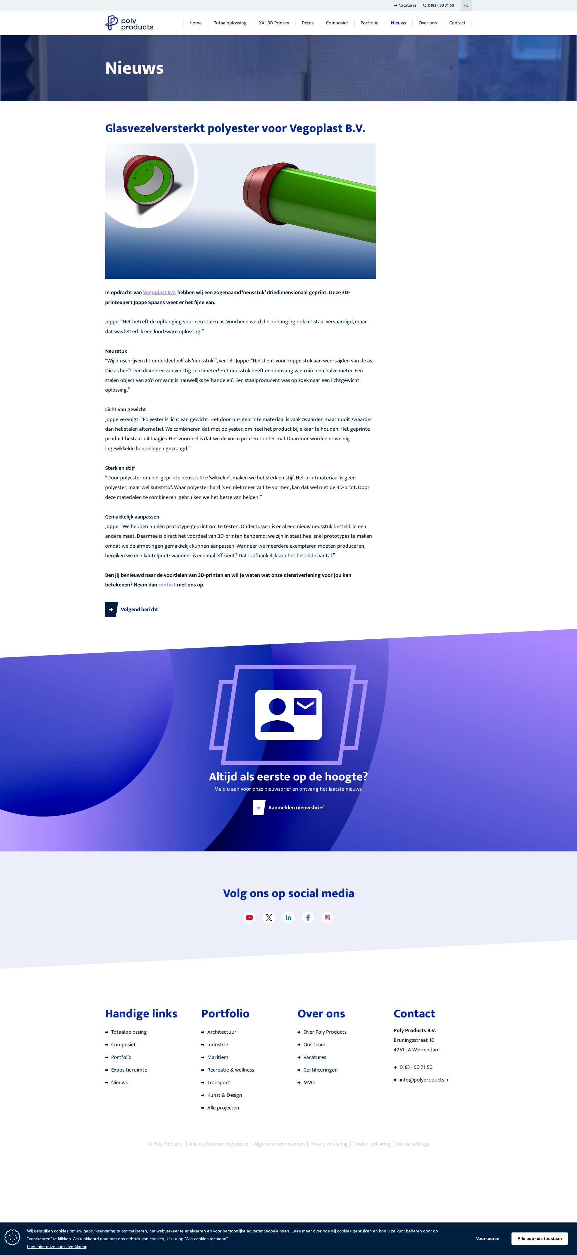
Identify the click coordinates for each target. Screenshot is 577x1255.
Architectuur (222, 1032)
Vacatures (408, 5)
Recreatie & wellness (230, 1070)
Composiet (337, 23)
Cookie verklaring (371, 1144)
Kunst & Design (224, 1095)
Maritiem (217, 1057)
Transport (218, 1082)
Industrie (217, 1044)
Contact (457, 23)
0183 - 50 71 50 (416, 1067)
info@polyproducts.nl (425, 1079)
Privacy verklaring (329, 1144)
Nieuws (398, 23)
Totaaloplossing (230, 23)
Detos (308, 23)
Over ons (428, 23)
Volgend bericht (139, 609)
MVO (309, 1082)
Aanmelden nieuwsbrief (296, 807)
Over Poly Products (325, 1032)
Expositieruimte (129, 1070)
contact (167, 584)
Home (196, 23)
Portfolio (370, 23)
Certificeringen (321, 1070)
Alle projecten (223, 1107)
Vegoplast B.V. (159, 292)
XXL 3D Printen (274, 23)
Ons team (314, 1044)
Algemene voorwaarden (279, 1144)
